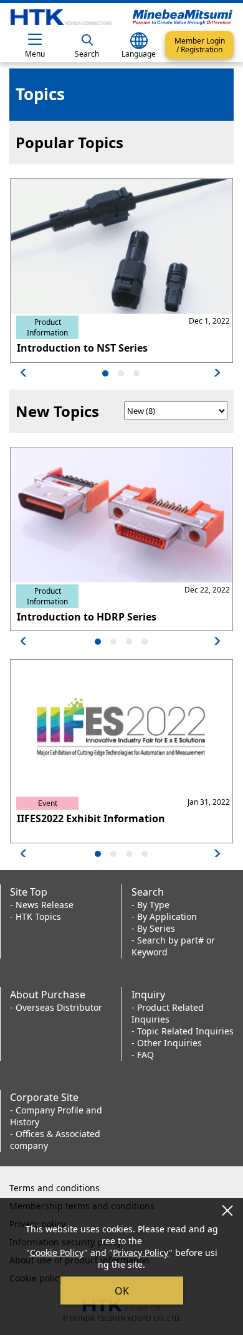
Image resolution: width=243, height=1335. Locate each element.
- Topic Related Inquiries (182, 1031)
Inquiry (148, 994)
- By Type (150, 905)
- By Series (153, 928)
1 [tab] (106, 373)
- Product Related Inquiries (167, 1013)
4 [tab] (145, 642)
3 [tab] (137, 373)
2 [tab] (121, 373)
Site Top (28, 892)
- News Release (42, 905)
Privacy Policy (141, 1252)
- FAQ (142, 1055)
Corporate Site (44, 1097)
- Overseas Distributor (56, 1007)
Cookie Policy (57, 1252)
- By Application (164, 916)
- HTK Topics (35, 916)
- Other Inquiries (166, 1043)
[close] (227, 1210)
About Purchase (47, 994)
